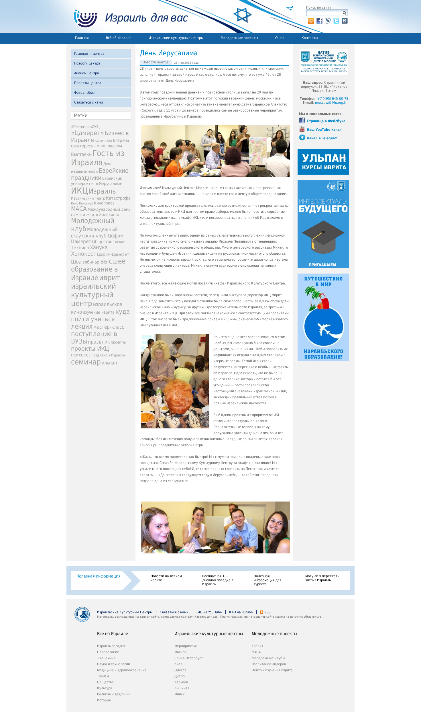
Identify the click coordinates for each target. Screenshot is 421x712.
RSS (267, 612)
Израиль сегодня (111, 646)
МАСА (79, 208)
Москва (180, 652)
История (104, 700)
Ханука (99, 247)
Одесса (180, 670)
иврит (109, 277)
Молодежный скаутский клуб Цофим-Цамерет (98, 235)
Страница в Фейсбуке (326, 121)
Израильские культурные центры (176, 38)
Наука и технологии (113, 664)
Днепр (179, 676)
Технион (80, 247)
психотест (82, 355)
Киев (178, 664)
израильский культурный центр (93, 295)
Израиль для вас (127, 16)
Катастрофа (118, 198)
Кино (74, 203)
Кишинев (181, 688)
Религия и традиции (113, 694)
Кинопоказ (104, 203)
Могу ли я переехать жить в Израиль (322, 578)
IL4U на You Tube (209, 612)
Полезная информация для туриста (268, 580)
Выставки (81, 154)
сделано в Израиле (109, 355)
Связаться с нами (88, 102)
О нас (279, 38)
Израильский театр (88, 198)
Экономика (106, 658)
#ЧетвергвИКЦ (85, 126)
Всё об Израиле (118, 38)
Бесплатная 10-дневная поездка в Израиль (217, 580)
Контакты (310, 38)
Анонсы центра (86, 73)
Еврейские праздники (100, 174)
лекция (82, 326)
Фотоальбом (84, 93)
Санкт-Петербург (188, 658)
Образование (108, 652)
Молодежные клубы (268, 658)
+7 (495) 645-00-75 (332, 99)
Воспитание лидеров (269, 664)
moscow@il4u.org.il (330, 103)
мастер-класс (108, 327)
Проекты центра (87, 83)
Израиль (102, 191)
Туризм (103, 676)
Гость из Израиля (97, 158)
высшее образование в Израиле (98, 269)
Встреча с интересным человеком (100, 143)
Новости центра (87, 63)
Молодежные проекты (239, 38)
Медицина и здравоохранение (122, 670)
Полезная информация (98, 576)
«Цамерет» (87, 132)
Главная (82, 38)
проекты (118, 342)
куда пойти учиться (100, 315)
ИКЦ (79, 191)
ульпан (109, 363)
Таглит (119, 242)
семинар (86, 362)
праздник (99, 342)
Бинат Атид (103, 141)
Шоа (76, 262)
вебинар (90, 262)
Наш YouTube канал (324, 130)
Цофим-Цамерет (113, 254)
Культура (104, 688)
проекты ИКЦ (90, 348)
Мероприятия (185, 646)
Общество (102, 241)
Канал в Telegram (322, 138)
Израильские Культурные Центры (125, 612)
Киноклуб (86, 203)
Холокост (83, 253)
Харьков (181, 682)
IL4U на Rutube (241, 612)
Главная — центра (89, 54)
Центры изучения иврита (272, 670)
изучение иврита (99, 312)
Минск (179, 694)
